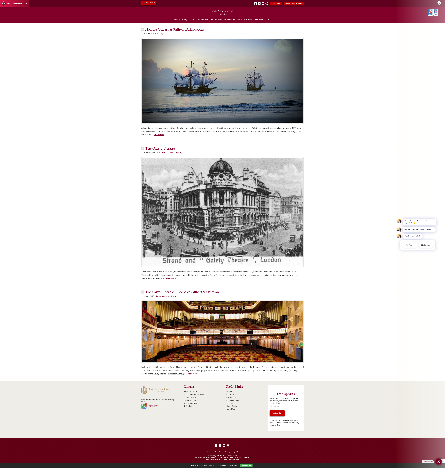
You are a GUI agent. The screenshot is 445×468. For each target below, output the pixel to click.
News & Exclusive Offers (293, 3)
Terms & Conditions (215, 452)
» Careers (229, 403)
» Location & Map (232, 400)
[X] (260, 2)
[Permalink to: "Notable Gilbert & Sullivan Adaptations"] (222, 80)
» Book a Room (232, 394)
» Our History (231, 397)
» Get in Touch (231, 406)
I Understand (246, 466)
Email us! (189, 406)
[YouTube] (263, 2)
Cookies (240, 452)
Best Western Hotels (231, 459)
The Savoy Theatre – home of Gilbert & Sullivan (182, 292)
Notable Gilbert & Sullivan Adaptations (175, 29)
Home (204, 452)
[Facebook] (256, 2)
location (148, 400)
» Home (229, 391)
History (160, 33)
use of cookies (233, 465)
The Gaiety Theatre (160, 148)
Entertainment (168, 152)
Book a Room (276, 3)
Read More (159, 134)
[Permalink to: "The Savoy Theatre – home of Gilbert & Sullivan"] (222, 331)
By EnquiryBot (428, 461)
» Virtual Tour (231, 409)
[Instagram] (267, 2)
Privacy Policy (294, 420)
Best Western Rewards (214, 459)
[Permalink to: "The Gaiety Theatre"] (222, 212)
